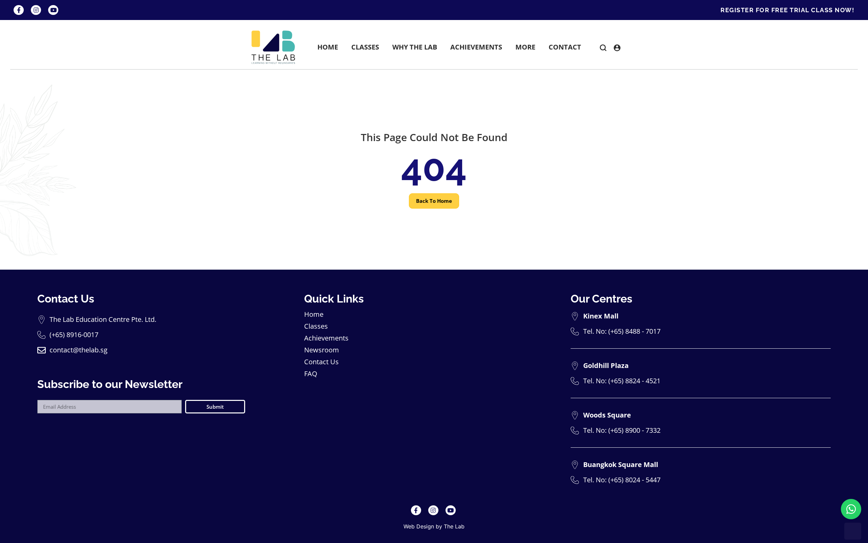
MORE (525, 47)
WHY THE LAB (414, 47)
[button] (603, 49)
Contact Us (321, 361)
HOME (327, 47)
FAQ (310, 373)
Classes (316, 326)
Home (313, 314)
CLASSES (365, 47)
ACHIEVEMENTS (476, 47)
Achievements (326, 338)
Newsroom (321, 350)
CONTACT (565, 47)
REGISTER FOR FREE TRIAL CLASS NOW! (787, 10)
